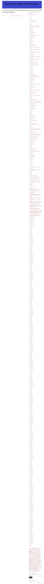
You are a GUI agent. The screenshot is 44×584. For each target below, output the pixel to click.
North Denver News (32, 132)
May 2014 (31, 428)
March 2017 (31, 377)
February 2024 (31, 254)
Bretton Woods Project (32, 44)
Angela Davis (35, 549)
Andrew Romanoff (31, 549)
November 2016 (31, 383)
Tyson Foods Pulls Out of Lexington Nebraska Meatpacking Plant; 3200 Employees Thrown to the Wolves (35, 195)
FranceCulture (31, 70)
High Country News (32, 87)
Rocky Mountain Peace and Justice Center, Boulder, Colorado (35, 152)
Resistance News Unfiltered (33, 149)
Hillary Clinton (34, 558)
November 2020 (31, 312)
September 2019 (31, 333)
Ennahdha (30, 555)
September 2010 (31, 493)
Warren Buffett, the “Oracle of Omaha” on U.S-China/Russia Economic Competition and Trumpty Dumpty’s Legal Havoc (36, 205)
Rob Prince (32, 569)
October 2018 (31, 349)
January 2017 (31, 380)
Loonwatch (31, 111)
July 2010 (31, 496)
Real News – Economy (32, 148)
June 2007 (31, 545)
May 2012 (31, 463)
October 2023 (31, 260)
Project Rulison (34, 568)
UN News (31, 172)
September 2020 (31, 315)
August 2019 (31, 334)
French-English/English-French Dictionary (35, 76)
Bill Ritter (30, 552)
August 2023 (31, 263)
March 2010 (31, 502)
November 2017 (31, 365)
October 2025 (31, 224)
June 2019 (31, 337)
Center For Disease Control (33, 45)
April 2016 (31, 394)
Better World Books (32, 38)
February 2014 (31, 432)
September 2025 (31, 226)
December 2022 (31, 275)
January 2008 (31, 536)
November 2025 (31, 223)
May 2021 (31, 303)
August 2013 (31, 441)
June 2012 (31, 462)
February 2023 (31, 272)
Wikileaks (31, 184)
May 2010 (31, 499)
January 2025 (31, 238)
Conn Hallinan (38, 553)
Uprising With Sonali (32, 182)
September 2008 (31, 524)
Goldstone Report (31, 557)
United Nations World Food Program (34, 179)
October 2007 (31, 539)
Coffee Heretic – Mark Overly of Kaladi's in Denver (35, 48)
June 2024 (31, 248)
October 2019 (31, 331)
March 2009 (31, 517)
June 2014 (31, 426)
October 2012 (31, 456)
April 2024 (31, 251)
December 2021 (31, 293)
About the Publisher (32, 14)
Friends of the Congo (32, 78)
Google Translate (32, 82)
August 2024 (31, 245)
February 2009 (31, 518)
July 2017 (31, 371)
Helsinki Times (31, 85)
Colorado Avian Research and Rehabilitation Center (35, 50)
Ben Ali (32, 551)
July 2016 (31, 389)
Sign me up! (31, 577)
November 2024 (31, 241)
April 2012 (31, 465)
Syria (32, 570)
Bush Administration (34, 552)
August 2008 (31, 526)
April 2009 (31, 515)
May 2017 (31, 374)
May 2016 (31, 392)
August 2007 (31, 542)
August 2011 (31, 477)
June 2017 (31, 373)
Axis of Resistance (34, 550)
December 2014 (31, 417)
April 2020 (31, 322)
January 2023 (31, 273)
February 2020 (31, 325)
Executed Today (31, 66)
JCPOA (30, 561)
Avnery (31, 550)
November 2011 (31, 472)
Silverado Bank (39, 569)
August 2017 (31, 370)
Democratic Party (31, 554)
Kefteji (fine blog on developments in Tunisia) (35, 102)
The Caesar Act (34, 570)
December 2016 (31, 382)
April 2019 (31, 340)
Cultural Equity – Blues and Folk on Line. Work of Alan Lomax (35, 57)
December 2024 (31, 239)
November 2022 (31, 276)
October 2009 (31, 509)
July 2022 (31, 282)
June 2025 (31, 230)
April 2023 (31, 269)
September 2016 (31, 386)
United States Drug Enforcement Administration (35, 181)
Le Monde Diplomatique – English (34, 105)
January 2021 (31, 309)
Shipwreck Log (31, 159)
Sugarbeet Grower (32, 165)
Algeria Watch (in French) (33, 32)
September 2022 (31, 279)
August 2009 (31, 512)
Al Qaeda (39, 548)
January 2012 (31, 469)
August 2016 (31, 388)
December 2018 (31, 346)
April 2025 (31, 233)
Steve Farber (30, 570)
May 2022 (31, 285)
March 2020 (31, 324)
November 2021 (31, 294)
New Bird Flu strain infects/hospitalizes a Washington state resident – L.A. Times (35, 209)
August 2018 (31, 352)
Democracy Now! (32, 60)
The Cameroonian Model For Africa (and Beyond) (15, 15)
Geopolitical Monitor (32, 79)
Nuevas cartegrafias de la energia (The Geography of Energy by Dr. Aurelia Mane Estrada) (36, 134)
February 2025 (31, 236)
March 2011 (31, 484)
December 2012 (31, 453)
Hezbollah (30, 558)
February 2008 (31, 535)
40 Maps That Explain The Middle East (34, 25)
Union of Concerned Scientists (33, 175)
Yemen (34, 571)
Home (41, 9)
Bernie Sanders (39, 551)
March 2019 (31, 342)
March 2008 (31, 533)
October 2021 (31, 296)
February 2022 (31, 290)
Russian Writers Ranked (32, 155)
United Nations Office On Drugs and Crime (35, 178)
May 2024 (31, 250)
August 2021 (31, 299)
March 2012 (31, 466)
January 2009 (31, 520)
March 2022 (31, 288)
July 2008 (31, 527)
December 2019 (31, 328)
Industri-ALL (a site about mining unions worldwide (35, 96)
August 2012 (31, 459)
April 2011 (31, 483)
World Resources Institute (33, 185)
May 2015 (31, 410)
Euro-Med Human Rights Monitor (35, 555)
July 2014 (31, 425)
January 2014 (31, 434)
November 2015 (31, 401)
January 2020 (31, 327)
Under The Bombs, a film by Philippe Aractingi (35, 197)
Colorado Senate (30, 553)
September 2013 (31, 440)
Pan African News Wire (32, 140)
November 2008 (31, 521)
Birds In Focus (31, 42)
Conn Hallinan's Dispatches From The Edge (35, 52)
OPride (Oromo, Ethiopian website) (34, 137)
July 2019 (31, 336)
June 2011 (31, 480)
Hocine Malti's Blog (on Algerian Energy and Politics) (35, 90)
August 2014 (31, 423)
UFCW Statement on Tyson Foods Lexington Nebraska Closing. (35, 192)
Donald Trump (39, 554)
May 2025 (31, 232)
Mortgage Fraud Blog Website (33, 120)
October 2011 (31, 474)
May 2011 (31, 481)
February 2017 (31, 379)
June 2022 (31, 284)
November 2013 (31, 437)
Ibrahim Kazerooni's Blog (33, 92)
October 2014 (31, 420)
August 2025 (31, 227)
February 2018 (31, 361)
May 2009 (31, 514)
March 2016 (31, 395)
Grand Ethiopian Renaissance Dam (37, 557)
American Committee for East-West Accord (35, 35)
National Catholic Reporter (33, 123)
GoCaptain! (31, 81)
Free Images (31, 72)
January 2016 (31, 398)
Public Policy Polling (32, 143)
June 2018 (31, 355)
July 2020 (31, 318)
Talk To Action (31, 168)
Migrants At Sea (31, 115)
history (40, 558)
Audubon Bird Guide (32, 36)
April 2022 (31, 287)
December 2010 (31, 489)
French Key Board (32, 73)
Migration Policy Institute (33, 117)
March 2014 (31, 431)
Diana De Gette (36, 554)
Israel (40, 560)
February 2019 (31, 343)
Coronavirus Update (32, 53)
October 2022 (31, 278)
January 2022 (31, 291)
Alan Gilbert (37, 548)
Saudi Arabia (36, 569)
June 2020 (31, 319)
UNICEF (31, 173)
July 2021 (31, 300)
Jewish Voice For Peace (32, 99)
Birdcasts (31, 39)
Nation (30, 121)
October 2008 (31, 523)
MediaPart (31, 112)
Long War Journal (32, 109)
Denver (34, 554)
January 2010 (31, 505)
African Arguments (32, 29)
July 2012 (31, 460)
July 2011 (31, 478)
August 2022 (31, 281)
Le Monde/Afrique (32, 106)
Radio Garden (31, 145)
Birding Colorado (32, 41)
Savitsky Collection (32, 156)
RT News (31, 153)
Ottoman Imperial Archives (33, 139)
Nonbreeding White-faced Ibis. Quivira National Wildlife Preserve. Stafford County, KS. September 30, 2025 (35, 215)
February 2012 (31, 468)
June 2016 (31, 391)
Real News (31, 146)
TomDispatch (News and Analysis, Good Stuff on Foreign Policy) (36, 170)
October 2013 (31, 438)
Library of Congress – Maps (33, 108)
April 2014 (31, 429)
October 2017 (31, 367)
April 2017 (31, 376)
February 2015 (31, 414)
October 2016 (31, 385)
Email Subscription (32, 573)
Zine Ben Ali (36, 571)
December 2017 (31, 364)
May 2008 (31, 530)
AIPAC (34, 548)
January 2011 (31, 487)
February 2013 (31, 450)
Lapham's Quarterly (32, 103)
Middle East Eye (32, 114)
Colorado (39, 552)
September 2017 (31, 368)
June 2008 (31, 529)
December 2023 (31, 257)
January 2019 (31, 345)
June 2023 (31, 266)
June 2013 (31, 444)
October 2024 (31, 242)
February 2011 (31, 486)
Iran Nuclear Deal (34, 560)
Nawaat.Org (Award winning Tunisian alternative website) (36, 125)
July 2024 (31, 247)
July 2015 (31, 407)
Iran (31, 560)
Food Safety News (32, 69)
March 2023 (31, 270)
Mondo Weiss (31, 118)
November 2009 (31, 508)
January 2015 (31, 416)
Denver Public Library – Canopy (34, 63)
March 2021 (31, 306)
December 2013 (31, 435)
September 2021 (31, 297)
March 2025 (31, 235)
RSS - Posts (31, 582)
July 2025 (31, 229)
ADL (29, 548)
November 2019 (31, 330)
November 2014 (31, 419)
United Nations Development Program (34, 176)
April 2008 (31, 532)
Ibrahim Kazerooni (32, 559)
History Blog (31, 88)
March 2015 (31, 413)
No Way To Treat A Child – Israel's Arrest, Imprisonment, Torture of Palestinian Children (35, 129)
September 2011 (31, 475)
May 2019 (31, 339)
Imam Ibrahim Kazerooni (38, 559)
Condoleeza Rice (34, 553)
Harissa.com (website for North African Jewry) (35, 84)
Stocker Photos (31, 162)
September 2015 (31, 404)
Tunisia (37, 570)
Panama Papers (31, 142)
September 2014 (31, 422)
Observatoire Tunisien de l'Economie (34, 136)
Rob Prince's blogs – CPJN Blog (33, 20)
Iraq (38, 560)
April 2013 (31, 447)
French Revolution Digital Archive (34, 75)
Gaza (38, 556)
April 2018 (31, 358)
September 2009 (31, 511)
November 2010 (31, 490)
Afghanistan (31, 548)
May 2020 (31, 321)
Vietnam (32, 571)
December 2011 (31, 471)
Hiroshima (38, 558)
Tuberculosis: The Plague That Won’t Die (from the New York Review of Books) (35, 190)
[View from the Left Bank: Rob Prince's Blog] (22, 4)
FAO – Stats (31, 67)
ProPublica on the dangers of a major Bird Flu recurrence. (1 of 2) (35, 199)
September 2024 (31, 244)
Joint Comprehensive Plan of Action (35, 563)
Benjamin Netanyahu (35, 551)
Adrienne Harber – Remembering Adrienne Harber (35, 27)
